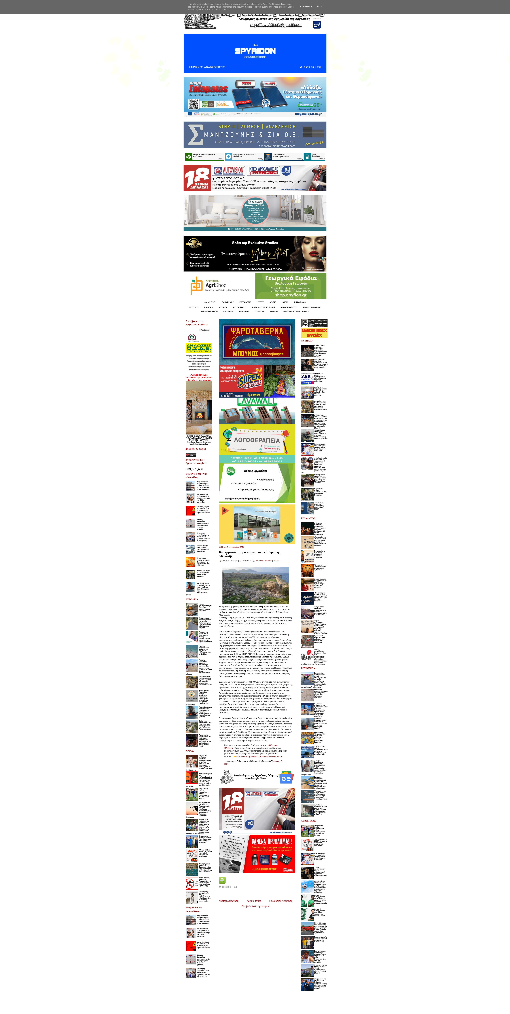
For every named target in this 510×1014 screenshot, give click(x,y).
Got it (319, 7)
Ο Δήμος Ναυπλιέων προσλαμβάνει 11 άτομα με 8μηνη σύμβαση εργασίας (203, 524)
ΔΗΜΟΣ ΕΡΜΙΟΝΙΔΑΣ (312, 307)
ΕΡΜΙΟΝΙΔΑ (244, 312)
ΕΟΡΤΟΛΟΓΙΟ (245, 302)
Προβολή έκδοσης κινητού (255, 906)
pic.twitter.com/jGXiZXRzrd (270, 756)
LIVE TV (260, 302)
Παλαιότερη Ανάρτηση (280, 901)
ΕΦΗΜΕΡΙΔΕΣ (228, 302)
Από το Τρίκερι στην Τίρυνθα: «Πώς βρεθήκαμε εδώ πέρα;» (203, 548)
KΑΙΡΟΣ (285, 302)
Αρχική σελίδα (254, 901)
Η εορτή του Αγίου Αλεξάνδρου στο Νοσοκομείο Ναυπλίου (203, 573)
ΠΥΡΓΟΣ (276, 561)
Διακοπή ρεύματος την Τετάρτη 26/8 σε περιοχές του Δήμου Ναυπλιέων (203, 510)
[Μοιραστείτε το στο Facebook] (229, 887)
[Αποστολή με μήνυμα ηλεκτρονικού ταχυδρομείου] (220, 887)
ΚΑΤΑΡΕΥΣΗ (260, 561)
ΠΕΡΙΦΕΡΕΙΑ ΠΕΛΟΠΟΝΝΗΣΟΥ (296, 312)
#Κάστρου (273, 745)
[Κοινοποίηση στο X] (226, 887)
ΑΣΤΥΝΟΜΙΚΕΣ (239, 307)
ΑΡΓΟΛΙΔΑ (222, 307)
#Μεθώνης (229, 748)
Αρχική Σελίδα (210, 302)
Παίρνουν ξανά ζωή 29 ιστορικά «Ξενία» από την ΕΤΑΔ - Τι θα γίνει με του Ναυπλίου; (203, 486)
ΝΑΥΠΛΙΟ (274, 312)
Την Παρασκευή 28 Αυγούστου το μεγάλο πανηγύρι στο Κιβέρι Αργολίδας (203, 498)
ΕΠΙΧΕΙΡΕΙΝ (228, 312)
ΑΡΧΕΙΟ (272, 302)
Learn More (306, 7)
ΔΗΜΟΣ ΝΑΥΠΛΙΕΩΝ (209, 312)
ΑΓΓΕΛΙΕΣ (193, 307)
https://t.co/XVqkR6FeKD (247, 756)
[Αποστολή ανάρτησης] (235, 886)
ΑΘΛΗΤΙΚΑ (208, 307)
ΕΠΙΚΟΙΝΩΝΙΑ (300, 302)
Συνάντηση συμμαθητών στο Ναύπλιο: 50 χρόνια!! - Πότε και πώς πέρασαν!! (203, 537)
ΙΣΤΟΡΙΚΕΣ (259, 312)
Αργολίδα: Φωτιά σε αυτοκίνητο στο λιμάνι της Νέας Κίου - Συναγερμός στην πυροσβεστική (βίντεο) (198, 589)
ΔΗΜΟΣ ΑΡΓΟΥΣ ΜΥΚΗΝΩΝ (263, 307)
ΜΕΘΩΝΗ (268, 561)
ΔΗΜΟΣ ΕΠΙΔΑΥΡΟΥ (288, 307)
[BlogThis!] (223, 887)
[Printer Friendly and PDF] (222, 883)
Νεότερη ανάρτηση (229, 901)
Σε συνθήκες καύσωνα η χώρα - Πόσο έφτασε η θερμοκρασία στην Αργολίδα (203, 562)
